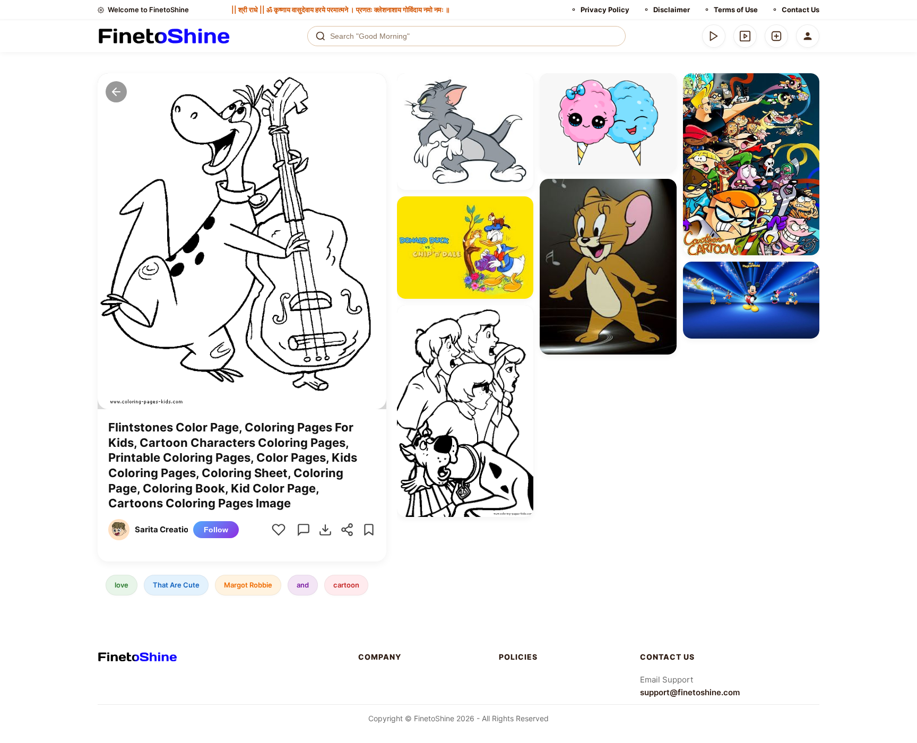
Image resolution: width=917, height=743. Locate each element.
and (303, 585)
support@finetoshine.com (690, 692)
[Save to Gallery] (521, 104)
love (121, 585)
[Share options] (521, 84)
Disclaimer (671, 9)
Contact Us (800, 9)
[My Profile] (807, 36)
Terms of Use (736, 9)
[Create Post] (776, 36)
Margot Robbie (248, 585)
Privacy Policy (605, 9)
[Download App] (713, 36)
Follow (216, 529)
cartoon (346, 585)
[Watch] (745, 36)
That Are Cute (176, 585)
